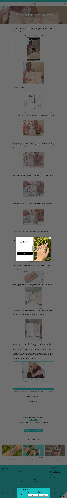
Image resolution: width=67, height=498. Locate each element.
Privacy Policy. (39, 492)
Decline (43, 495)
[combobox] (24, 250)
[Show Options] (31, 250)
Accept (33, 495)
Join (24, 253)
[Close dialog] (50, 238)
